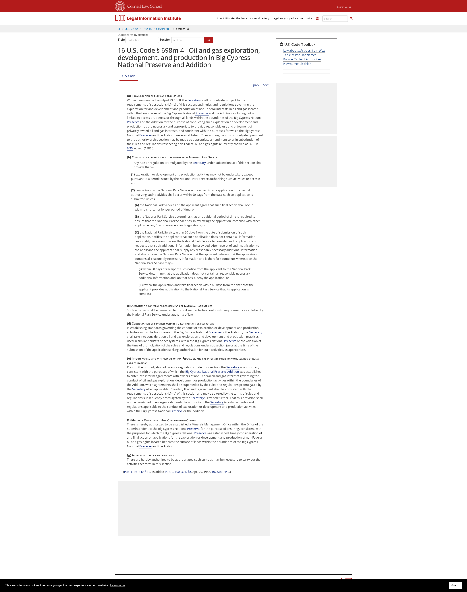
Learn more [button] (117, 585)
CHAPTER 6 (163, 29)
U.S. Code (131, 29)
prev (256, 85)
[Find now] (351, 19)
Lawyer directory (259, 18)
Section (165, 40)
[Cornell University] (120, 5)
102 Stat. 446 (220, 472)
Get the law (238, 18)
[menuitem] (222, 18)
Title (121, 40)
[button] (351, 18)
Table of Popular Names (299, 55)
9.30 (130, 148)
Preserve (202, 113)
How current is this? (297, 64)
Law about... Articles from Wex (304, 51)
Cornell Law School (143, 5)
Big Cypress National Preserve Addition (212, 372)
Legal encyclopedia (284, 18)
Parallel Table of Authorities (302, 59)
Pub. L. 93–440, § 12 (137, 472)
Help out (305, 18)
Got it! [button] (455, 585)
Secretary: (197, 398)
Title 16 (147, 29)
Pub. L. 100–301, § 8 (178, 472)
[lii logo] (156, 18)
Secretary (194, 100)
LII (119, 29)
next (266, 85)
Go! (209, 40)
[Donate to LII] (317, 18)
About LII (222, 18)
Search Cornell (344, 6)
